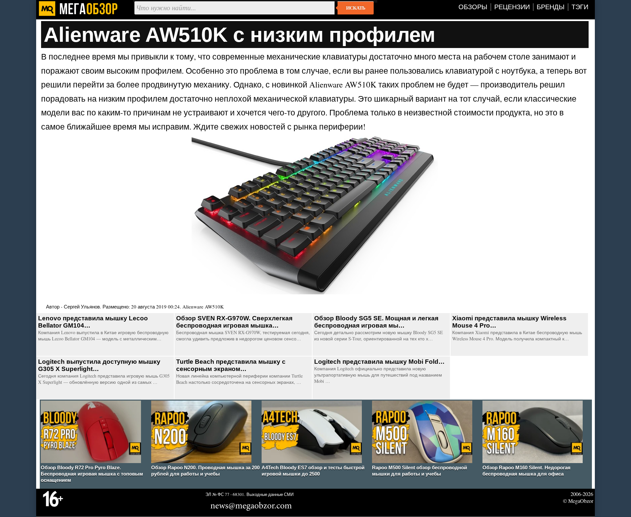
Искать (355, 8)
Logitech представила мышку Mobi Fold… (379, 361)
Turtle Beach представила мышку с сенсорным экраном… (231, 365)
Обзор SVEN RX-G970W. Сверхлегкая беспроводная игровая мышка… (234, 322)
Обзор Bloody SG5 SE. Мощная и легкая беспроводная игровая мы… (376, 322)
